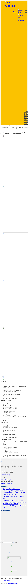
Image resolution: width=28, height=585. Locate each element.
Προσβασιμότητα (6, 580)
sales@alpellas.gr (6, 480)
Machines (16, 126)
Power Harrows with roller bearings (13, 127)
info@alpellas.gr (5, 475)
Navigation (17, 12)
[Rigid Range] (3, 379)
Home (10, 126)
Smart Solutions (13, 583)
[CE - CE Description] (3, 376)
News (26, 122)
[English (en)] (20, 12)
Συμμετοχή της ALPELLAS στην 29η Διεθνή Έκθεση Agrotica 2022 (13, 490)
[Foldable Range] (3, 378)
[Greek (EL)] (20, 17)
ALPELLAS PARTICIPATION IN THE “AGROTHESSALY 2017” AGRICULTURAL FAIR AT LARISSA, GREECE (14, 502)
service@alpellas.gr (6, 483)
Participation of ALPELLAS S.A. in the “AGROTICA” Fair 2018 (14, 493)
